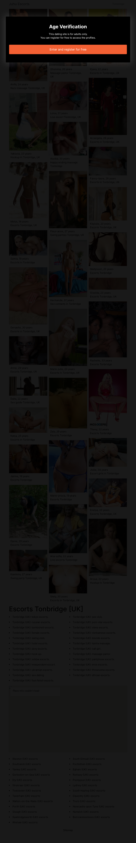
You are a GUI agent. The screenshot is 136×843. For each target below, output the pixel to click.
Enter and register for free (68, 49)
